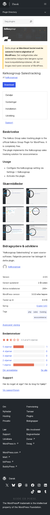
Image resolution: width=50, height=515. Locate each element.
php (29, 312)
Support (9, 122)
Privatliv (6, 421)
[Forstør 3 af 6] (20, 210)
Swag (30, 443)
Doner (30, 439)
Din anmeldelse (10, 370)
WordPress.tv (11, 443)
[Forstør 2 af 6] (43, 191)
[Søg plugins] (31, 21)
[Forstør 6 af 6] (43, 228)
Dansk (12, 478)
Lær (5, 429)
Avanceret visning (11, 325)
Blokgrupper (32, 421)
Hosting (6, 416)
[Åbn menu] (45, 4)
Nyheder (7, 411)
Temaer (30, 411)
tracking (43, 312)
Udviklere (7, 439)
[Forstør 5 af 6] (20, 228)
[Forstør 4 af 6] (43, 210)
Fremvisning (32, 406)
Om (4, 406)
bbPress (8, 461)
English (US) (42, 306)
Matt (6, 457)
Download (9, 85)
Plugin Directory (10, 12)
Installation (10, 108)
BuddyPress (10, 466)
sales (35, 312)
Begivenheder (33, 434)
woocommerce (40, 317)
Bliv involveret (33, 429)
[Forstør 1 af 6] (20, 191)
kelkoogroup (11, 77)
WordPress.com (12, 452)
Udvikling (9, 115)
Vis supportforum (11, 390)
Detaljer (9, 95)
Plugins (29, 416)
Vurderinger (11, 102)
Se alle (44, 370)
